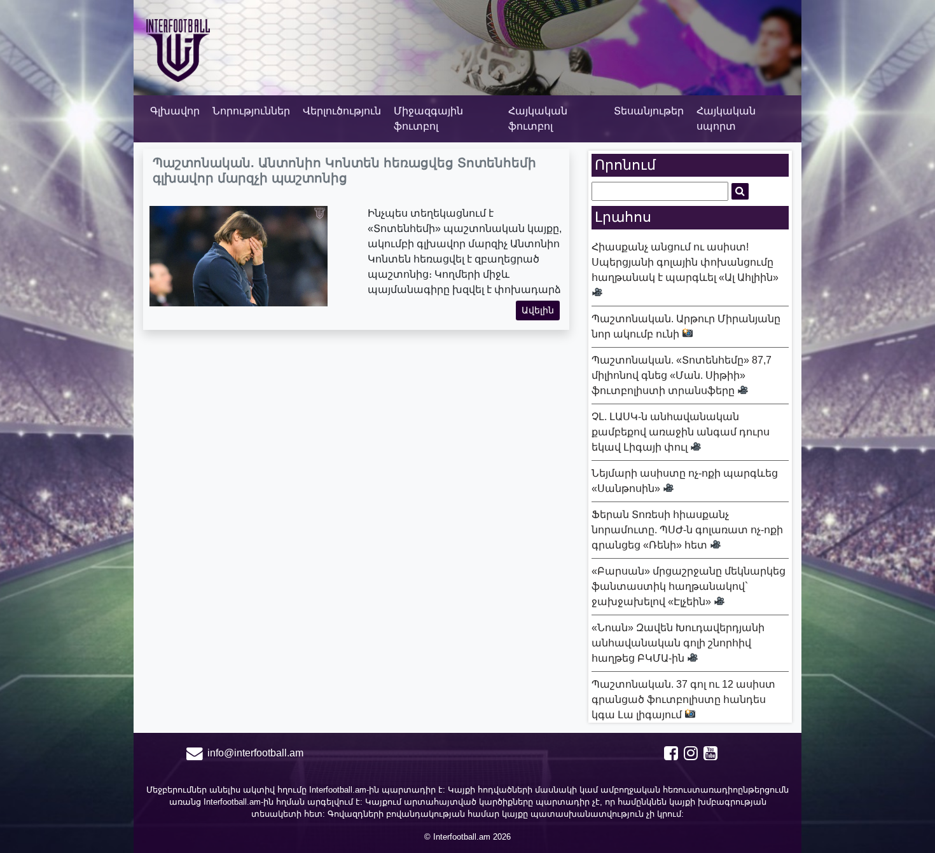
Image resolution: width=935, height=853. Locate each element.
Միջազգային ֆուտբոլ (428, 119)
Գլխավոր (175, 111)
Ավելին (538, 310)
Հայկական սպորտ (726, 119)
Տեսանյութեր (649, 111)
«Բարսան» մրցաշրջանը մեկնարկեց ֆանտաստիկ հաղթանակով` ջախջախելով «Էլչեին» (689, 586)
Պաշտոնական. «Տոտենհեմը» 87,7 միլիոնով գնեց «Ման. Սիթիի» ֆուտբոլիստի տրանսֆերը (682, 375)
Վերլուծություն (342, 111)
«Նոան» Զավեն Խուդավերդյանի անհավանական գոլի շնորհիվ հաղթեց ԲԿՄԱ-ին (678, 643)
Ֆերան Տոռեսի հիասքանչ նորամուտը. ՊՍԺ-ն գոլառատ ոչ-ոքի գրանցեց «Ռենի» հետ (687, 529)
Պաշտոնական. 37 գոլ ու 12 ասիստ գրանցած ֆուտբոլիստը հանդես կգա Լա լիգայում (683, 699)
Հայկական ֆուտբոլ (537, 119)
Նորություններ (251, 111)
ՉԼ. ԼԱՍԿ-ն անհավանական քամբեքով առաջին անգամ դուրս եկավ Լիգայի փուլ (681, 432)
